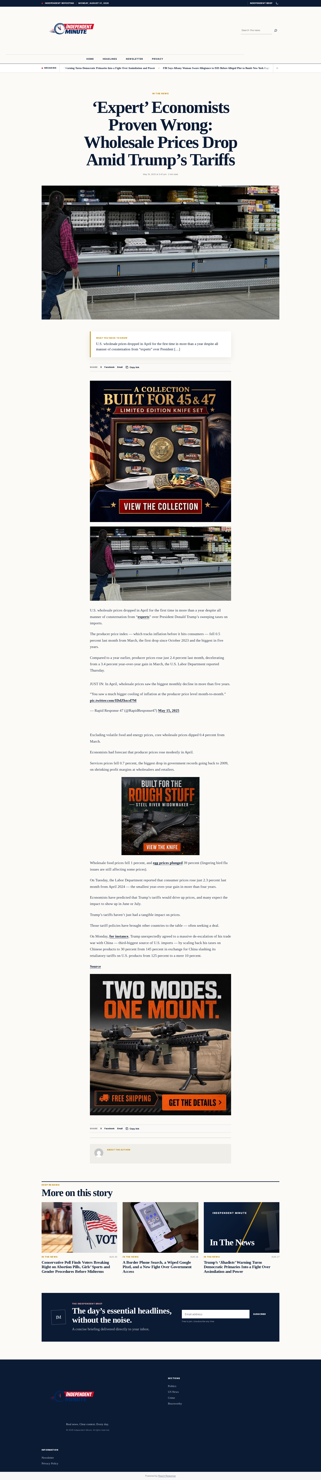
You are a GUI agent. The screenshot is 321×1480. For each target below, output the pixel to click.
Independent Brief (261, 3)
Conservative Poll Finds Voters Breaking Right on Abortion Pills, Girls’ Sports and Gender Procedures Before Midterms (76, 1267)
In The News (160, 93)
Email (120, 367)
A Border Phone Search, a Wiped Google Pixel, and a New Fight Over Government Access (157, 1267)
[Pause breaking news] (276, 68)
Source (95, 966)
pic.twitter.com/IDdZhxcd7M (113, 700)
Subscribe (259, 1314)
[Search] (275, 30)
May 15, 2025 (168, 710)
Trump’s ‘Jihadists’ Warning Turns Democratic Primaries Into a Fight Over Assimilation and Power (237, 1267)
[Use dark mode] (277, 3)
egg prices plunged (168, 863)
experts (143, 617)
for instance (118, 936)
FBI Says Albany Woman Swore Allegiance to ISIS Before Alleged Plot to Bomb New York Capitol (176, 68)
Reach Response (167, 1475)
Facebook (109, 367)
